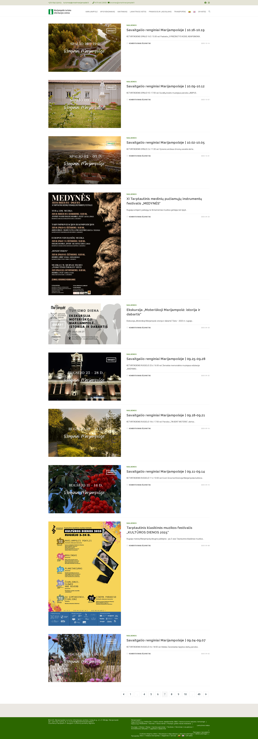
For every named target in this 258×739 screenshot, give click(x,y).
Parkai (148, 727)
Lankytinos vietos (203, 725)
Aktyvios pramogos (186, 734)
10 (185, 694)
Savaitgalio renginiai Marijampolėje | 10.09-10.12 (166, 86)
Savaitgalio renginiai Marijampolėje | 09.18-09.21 (166, 415)
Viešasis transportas (152, 736)
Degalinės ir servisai (169, 736)
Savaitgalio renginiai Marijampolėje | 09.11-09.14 (166, 471)
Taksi (142, 736)
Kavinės (152, 723)
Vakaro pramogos (201, 734)
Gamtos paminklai (158, 727)
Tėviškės (170, 727)
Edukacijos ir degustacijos (168, 734)
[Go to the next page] (206, 694)
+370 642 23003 (54, 3)
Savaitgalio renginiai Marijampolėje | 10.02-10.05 (166, 142)
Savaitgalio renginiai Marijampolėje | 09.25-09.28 (166, 359)
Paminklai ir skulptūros (183, 727)
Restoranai (143, 723)
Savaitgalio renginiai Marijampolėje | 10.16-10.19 (166, 30)
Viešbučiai (148, 722)
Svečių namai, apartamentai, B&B (165, 722)
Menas (141, 727)
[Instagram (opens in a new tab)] (208, 2)
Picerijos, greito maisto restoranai (179, 723)
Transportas (135, 736)
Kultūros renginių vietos (148, 734)
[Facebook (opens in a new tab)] (205, 2)
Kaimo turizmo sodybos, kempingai (192, 722)
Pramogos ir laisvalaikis (201, 732)
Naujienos (132, 25)
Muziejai (134, 727)
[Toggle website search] (209, 12)
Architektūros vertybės (139, 729)
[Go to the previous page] (123, 694)
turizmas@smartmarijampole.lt (76, 3)
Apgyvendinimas (137, 722)
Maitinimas (135, 724)
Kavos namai (161, 723)
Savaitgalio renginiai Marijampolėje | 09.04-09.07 (166, 640)
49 (199, 694)
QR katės (189, 736)
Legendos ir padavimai (158, 729)
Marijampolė (135, 720)
